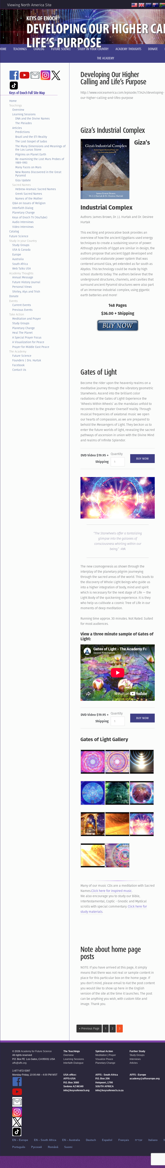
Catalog (14, 231)
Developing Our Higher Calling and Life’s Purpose (113, 78)
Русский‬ (36, 1147)
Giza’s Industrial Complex (112, 130)
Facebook (18, 365)
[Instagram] (45, 78)
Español (107, 1140)
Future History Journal (26, 282)
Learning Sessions (24, 114)
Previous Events (22, 310)
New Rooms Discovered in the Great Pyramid (38, 174)
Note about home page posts (110, 953)
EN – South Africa (45, 1140)
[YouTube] (24, 78)
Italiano (153, 1140)
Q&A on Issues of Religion (28, 203)
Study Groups (20, 245)
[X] (55, 78)
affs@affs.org (19, 1063)
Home (13, 101)
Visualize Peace (104, 1059)
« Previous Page (89, 1028)
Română (53, 1147)
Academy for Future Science (36, 1051)
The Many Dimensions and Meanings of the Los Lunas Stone (40, 148)
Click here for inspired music (111, 890)
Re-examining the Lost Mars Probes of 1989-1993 (39, 161)
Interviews (135, 1059)
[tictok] (13, 88)
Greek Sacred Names (28, 194)
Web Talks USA (21, 268)
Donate (14, 296)
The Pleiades (23, 123)
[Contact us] (35, 78)
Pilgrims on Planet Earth (30, 154)
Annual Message (22, 277)
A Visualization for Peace (28, 342)
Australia (18, 259)
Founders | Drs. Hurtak (26, 360)
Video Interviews (23, 227)
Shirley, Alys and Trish (26, 292)
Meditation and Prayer (26, 319)
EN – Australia (71, 1140)
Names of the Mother (28, 199)
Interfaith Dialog (22, 208)
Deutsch (91, 1140)
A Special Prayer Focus (26, 337)
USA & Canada (21, 250)
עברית (138, 1140)
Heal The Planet (22, 333)
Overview (18, 110)
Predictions (22, 132)
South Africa (20, 264)
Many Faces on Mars (28, 167)
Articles (17, 128)
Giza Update (23, 180)
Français (123, 1140)
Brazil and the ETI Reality (31, 137)
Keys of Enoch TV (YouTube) (29, 217)
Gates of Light (98, 372)
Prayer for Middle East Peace (30, 347)
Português (18, 1147)
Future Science (18, 236)
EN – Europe (20, 1140)
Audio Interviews (23, 222)
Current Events (21, 305)
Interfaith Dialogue (73, 1063)
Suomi (68, 1147)
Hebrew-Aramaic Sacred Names (35, 189)
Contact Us (19, 370)
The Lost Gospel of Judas (31, 141)
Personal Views (22, 287)
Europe (16, 254)
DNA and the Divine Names (32, 118)
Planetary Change (23, 213)
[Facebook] (14, 78)
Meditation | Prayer (105, 1055)
